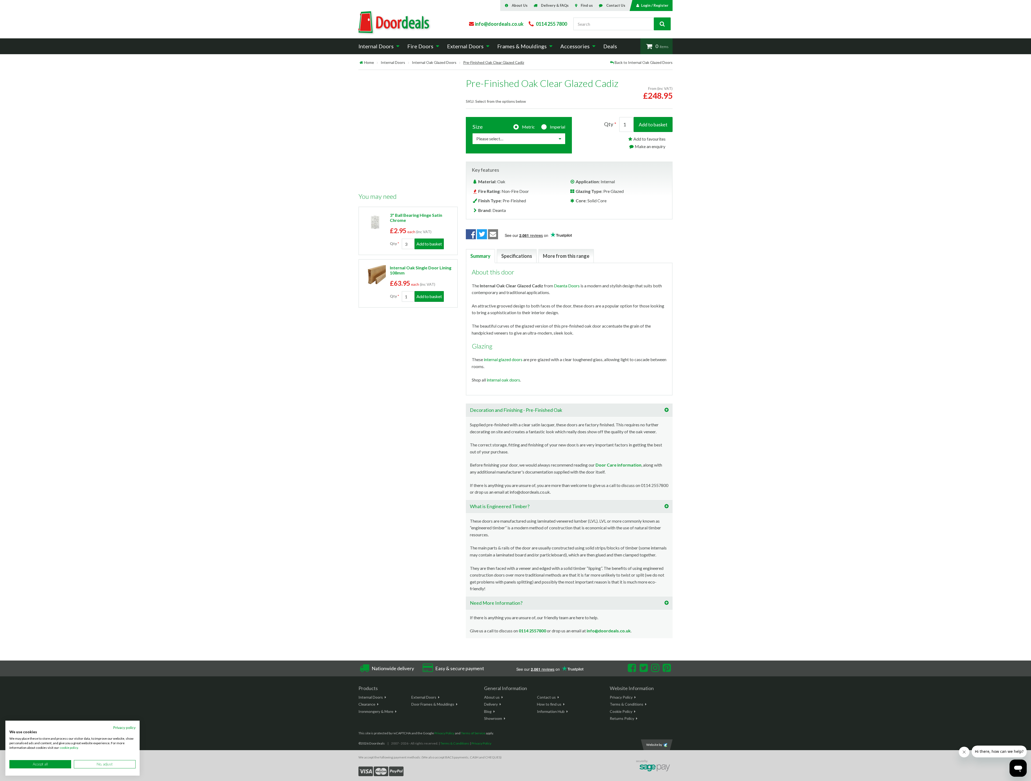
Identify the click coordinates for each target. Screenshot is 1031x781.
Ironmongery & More (375, 711)
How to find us (549, 704)
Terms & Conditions (626, 704)
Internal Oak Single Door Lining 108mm (420, 270)
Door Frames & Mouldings (432, 704)
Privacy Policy (621, 697)
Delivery (491, 704)
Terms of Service (473, 733)
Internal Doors (393, 62)
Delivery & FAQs (555, 5)
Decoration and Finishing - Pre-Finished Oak (516, 410)
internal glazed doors (503, 359)
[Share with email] (493, 234)
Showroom (493, 718)
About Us (520, 5)
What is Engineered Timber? (499, 506)
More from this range (566, 256)
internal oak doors (503, 379)
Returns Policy (622, 718)
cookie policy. (69, 748)
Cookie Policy (621, 711)
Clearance (366, 704)
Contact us (546, 697)
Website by (654, 745)
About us (492, 697)
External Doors (423, 697)
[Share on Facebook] (471, 234)
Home (369, 62)
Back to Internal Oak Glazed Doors (644, 62)
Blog (488, 711)
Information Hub (551, 711)
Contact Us (615, 5)
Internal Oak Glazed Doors (434, 62)
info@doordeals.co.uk (609, 630)
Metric (528, 126)
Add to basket (653, 124)
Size (478, 126)
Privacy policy (124, 727)
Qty (393, 243)
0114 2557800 (532, 630)
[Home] (361, 62)
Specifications (516, 256)
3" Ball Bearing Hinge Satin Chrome (416, 217)
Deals (610, 46)
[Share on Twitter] (482, 234)
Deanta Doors (567, 285)
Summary (480, 256)
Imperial (557, 126)
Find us (587, 5)
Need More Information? (496, 603)
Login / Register (655, 5)
